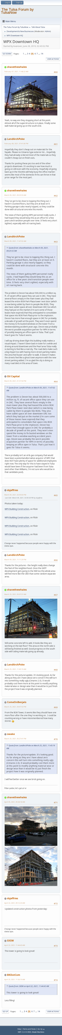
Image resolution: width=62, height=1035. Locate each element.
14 (42, 53)
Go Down (7, 54)
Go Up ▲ (41, 1029)
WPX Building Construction (17, 509)
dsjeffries (12, 490)
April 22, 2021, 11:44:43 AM (14, 945)
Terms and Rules (29, 1029)
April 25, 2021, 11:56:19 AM (14, 979)
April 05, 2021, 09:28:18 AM (14, 802)
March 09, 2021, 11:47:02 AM (15, 241)
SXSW (10, 940)
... (26, 53)
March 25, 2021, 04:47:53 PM (15, 707)
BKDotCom (13, 975)
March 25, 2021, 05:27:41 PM (15, 738)
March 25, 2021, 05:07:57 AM (15, 594)
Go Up (5, 1011)
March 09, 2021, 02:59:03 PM (15, 495)
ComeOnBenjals (16, 702)
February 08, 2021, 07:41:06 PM (16, 143)
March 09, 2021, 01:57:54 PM (15, 381)
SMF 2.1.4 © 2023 (24, 1032)
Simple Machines (38, 1032)
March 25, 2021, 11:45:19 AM (15, 669)
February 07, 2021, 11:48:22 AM (16, 71)
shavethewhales (17, 67)
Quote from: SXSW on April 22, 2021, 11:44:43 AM (29, 986)
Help (19, 1029)
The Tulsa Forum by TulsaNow (17, 10)
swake (11, 734)
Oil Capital (13, 376)
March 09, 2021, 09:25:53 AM (15, 195)
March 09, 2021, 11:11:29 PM (15, 559)
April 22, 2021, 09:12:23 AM (14, 903)
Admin (47, 31)
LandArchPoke (16, 139)
